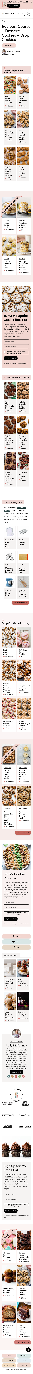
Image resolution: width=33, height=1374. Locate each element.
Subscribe (24, 1365)
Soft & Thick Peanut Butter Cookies (22, 134)
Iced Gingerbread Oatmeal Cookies (24, 686)
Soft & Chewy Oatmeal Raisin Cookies (8, 171)
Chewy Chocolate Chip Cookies (9, 133)
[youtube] (23, 1076)
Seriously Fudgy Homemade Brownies (24, 1255)
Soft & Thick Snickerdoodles (23, 99)
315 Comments (9, 826)
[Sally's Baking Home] (11, 14)
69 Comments (25, 272)
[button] (16, 351)
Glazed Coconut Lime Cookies (7, 264)
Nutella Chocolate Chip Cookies (23, 404)
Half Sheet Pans (7, 544)
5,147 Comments (25, 1336)
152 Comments (9, 270)
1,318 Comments (23, 105)
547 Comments (9, 694)
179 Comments (23, 176)
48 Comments (10, 447)
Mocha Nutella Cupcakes (22, 981)
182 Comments (9, 781)
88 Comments (10, 1020)
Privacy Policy (9, 1365)
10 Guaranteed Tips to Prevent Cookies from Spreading (8, 817)
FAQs (24, 1360)
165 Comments (25, 656)
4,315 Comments (8, 1335)
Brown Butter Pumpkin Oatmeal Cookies (7, 687)
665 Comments (23, 142)
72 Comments (25, 781)
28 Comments (24, 985)
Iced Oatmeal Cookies (7, 652)
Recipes (4, 21)
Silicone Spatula (22, 595)
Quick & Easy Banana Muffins (8, 1290)
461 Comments (10, 105)
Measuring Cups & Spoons (9, 569)
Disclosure (9, 1360)
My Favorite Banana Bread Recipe (8, 1328)
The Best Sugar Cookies (6, 1254)
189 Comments (10, 483)
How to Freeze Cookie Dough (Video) (7, 774)
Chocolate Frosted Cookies (23, 474)
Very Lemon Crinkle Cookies (24, 225)
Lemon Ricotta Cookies (7, 225)
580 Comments (24, 230)
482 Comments (25, 692)
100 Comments (9, 728)
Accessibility (24, 1355)
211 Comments (23, 447)
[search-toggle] (24, 14)
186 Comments (9, 229)
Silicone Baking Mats (22, 569)
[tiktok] (19, 1076)
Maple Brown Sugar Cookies (24, 723)
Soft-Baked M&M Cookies (8, 99)
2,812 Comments (8, 1260)
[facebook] (8, 1076)
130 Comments (23, 411)
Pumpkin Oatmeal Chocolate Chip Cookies (23, 440)
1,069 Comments (23, 728)
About (9, 1355)
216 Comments (9, 988)
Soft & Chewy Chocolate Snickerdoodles (9, 440)
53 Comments (23, 479)
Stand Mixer (7, 594)
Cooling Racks (22, 543)
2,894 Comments (10, 178)
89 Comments (24, 1018)
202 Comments (10, 411)
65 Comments (25, 820)
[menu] (29, 14)
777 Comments (25, 1261)
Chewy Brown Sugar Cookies (22, 170)
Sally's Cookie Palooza (16, 887)
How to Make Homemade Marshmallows (10, 982)
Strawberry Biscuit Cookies (8, 723)
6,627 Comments (10, 140)
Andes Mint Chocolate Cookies (9, 404)
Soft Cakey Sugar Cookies (23, 652)
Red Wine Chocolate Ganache (22, 1014)
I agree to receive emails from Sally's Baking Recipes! (16, 352)
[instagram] (12, 1076)
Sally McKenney (16, 51)
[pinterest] (16, 1076)
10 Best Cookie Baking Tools (22, 814)
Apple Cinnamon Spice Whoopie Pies (10, 1015)
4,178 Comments (9, 1295)
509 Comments (9, 656)
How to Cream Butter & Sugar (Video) (22, 774)
